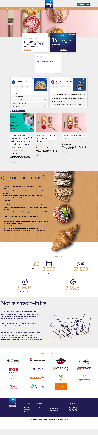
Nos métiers (40, 403)
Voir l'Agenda (72, 34)
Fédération (27, 403)
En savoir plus (27, 49)
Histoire (26, 411)
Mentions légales (73, 403)
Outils (38, 407)
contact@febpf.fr (54, 410)
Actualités (26, 407)
